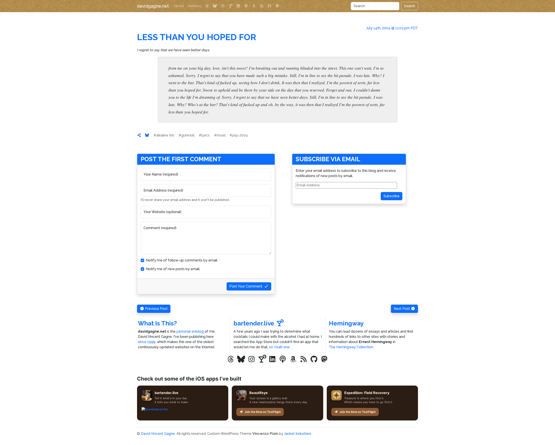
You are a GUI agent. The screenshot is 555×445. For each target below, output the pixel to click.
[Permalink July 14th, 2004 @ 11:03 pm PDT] (139, 135)
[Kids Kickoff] (246, 6)
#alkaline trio (163, 135)
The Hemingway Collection (351, 347)
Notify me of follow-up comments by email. (182, 260)
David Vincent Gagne (158, 434)
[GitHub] (269, 6)
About (179, 6)
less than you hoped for (196, 37)
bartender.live (253, 323)
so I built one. (279, 347)
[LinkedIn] (238, 6)
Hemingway (346, 323)
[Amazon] (254, 6)
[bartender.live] (230, 6)
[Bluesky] (215, 6)
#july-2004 (239, 135)
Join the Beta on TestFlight (263, 412)
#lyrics (204, 135)
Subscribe (392, 196)
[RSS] (262, 6)
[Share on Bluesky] (147, 135)
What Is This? (157, 323)
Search (409, 6)
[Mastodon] (277, 6)
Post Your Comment (245, 286)
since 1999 (146, 342)
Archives (194, 6)
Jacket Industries (297, 434)
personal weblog (190, 331)
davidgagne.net (153, 6)
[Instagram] (223, 6)
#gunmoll (186, 135)
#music (220, 135)
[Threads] (207, 6)
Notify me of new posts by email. (173, 269)
